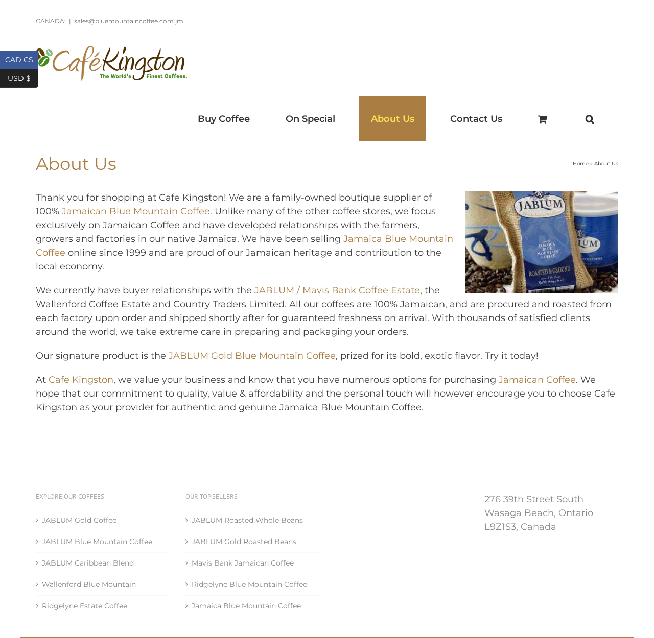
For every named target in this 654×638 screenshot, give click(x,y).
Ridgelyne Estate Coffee (84, 605)
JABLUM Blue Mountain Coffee (97, 541)
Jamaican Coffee (537, 379)
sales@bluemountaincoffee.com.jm (128, 21)
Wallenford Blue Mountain (89, 584)
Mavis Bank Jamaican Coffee (243, 563)
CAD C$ (21, 59)
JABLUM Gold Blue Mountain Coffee (252, 355)
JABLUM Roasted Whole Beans (247, 520)
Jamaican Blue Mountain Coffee (134, 211)
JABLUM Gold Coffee (79, 520)
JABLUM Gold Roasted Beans (244, 541)
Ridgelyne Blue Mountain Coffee (249, 584)
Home (581, 163)
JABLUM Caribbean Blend (88, 563)
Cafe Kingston (81, 379)
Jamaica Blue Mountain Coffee (246, 605)
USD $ (23, 77)
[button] (589, 118)
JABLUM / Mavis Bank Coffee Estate (337, 290)
